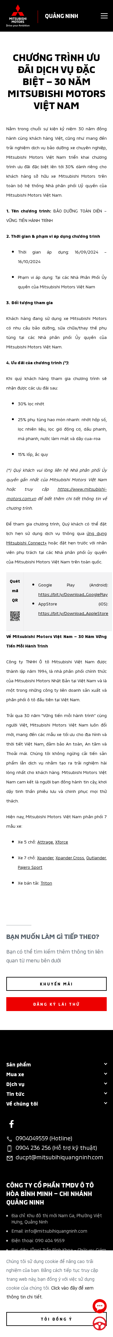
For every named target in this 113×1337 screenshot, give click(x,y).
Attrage (45, 841)
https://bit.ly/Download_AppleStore (73, 613)
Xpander (45, 857)
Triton (46, 883)
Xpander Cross (70, 857)
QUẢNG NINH (61, 15)
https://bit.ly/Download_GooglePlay (73, 594)
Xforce (61, 841)
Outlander (96, 857)
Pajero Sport (30, 867)
